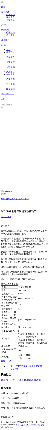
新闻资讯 (5, 30)
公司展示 (10, 20)
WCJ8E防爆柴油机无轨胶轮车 (28, 366)
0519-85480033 (7, 94)
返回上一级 (6, 361)
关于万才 (5, 12)
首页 (3, 7)
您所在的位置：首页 (10, 199)
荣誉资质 (10, 17)
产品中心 (5, 25)
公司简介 (10, 14)
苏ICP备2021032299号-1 (26, 425)
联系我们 (5, 40)
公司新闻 (10, 32)
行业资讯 (10, 35)
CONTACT (6, 216)
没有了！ (19, 369)
